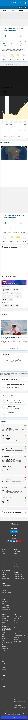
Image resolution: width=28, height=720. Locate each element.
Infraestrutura (5, 638)
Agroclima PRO (17, 631)
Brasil (3, 551)
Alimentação (5, 620)
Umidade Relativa (16, 292)
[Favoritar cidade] (2, 29)
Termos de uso (17, 705)
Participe (4, 694)
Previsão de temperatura (19, 576)
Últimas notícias (5, 616)
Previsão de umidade (19, 578)
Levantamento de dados (19, 635)
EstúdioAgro (5, 681)
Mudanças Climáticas (7, 642)
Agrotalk (4, 679)
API (15, 633)
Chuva (16, 289)
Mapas (15, 549)
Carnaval (4, 669)
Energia (3, 636)
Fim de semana (5, 559)
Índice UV (16, 582)
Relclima (4, 588)
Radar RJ (4, 603)
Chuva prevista (5, 607)
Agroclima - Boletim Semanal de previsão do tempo (7, 629)
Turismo (4, 665)
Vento (20, 296)
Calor (3, 658)
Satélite (6, 305)
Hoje (13, 10)
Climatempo (14, 531)
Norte (3, 652)
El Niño (3, 661)
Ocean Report (17, 637)
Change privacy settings (19, 701)
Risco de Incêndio (8, 299)
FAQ (15, 703)
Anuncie (16, 695)
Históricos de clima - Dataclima (6, 586)
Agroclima (4, 618)
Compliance (16, 694)
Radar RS (4, 667)
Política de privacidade (15, 714)
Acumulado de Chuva (9, 296)
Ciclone (3, 659)
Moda (3, 634)
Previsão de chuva (18, 574)
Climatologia (17, 586)
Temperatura (7, 289)
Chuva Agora (15, 305)
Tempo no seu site (6, 695)
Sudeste (4, 646)
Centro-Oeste (5, 648)
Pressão (6, 292)
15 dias (3, 561)
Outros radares (5, 605)
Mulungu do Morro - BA (14, 401)
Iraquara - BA (11, 406)
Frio (3, 654)
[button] (20, 2)
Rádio (15, 622)
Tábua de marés (17, 584)
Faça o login (17, 359)
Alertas (3, 624)
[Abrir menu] (2, 3)
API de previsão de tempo (20, 707)
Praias (3, 562)
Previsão (4, 549)
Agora (4, 10)
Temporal (4, 656)
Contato (16, 692)
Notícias (4, 614)
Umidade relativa (18, 559)
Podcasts (4, 590)
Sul (2, 644)
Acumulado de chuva (19, 555)
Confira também (6, 692)
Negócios (4, 632)
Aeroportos (4, 564)
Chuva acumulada (6, 609)
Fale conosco (17, 697)
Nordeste (4, 650)
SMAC (15, 629)
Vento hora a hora (18, 580)
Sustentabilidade (6, 626)
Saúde (3, 622)
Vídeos (3, 686)
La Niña (3, 663)
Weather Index (17, 641)
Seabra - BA (10, 412)
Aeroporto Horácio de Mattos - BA (16, 385)
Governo (4, 640)
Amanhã (21, 10)
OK (14, 717)
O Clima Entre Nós (6, 677)
